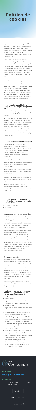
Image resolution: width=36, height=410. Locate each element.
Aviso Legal (18, 391)
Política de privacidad (18, 404)
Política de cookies (18, 397)
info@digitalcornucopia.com (13, 375)
